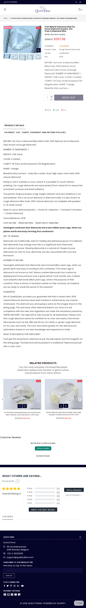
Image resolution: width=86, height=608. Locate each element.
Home (5, 18)
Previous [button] (2, 399)
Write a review (43, 448)
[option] (7, 56)
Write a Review (74, 490)
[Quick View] (20, 406)
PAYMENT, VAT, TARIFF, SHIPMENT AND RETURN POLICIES (35, 132)
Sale (38, 28)
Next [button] (80, 399)
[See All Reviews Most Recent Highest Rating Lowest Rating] (73, 495)
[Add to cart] (24, 406)
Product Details (14, 125)
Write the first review (43, 509)
